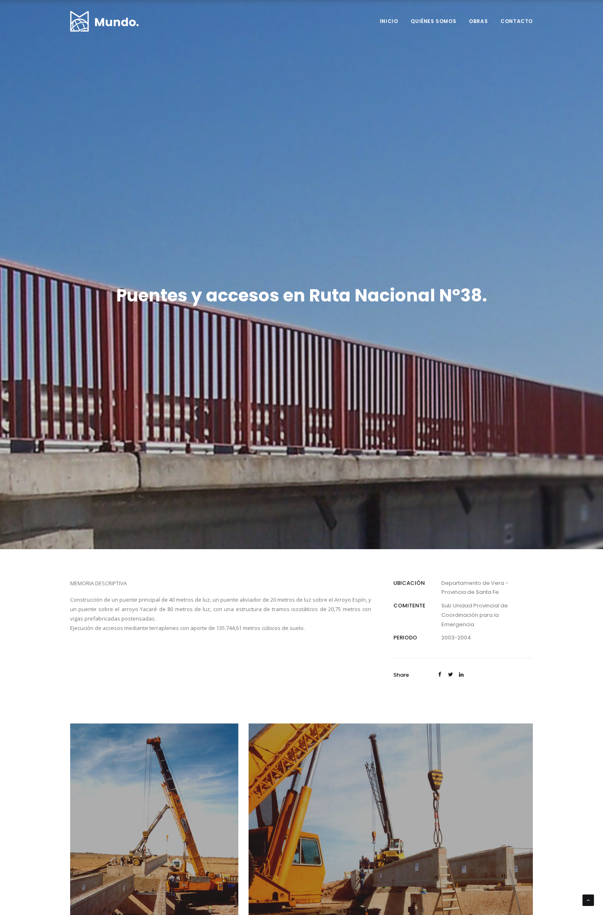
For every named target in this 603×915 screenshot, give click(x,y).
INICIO (389, 21)
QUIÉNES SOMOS (433, 21)
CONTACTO (516, 21)
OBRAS (478, 21)
